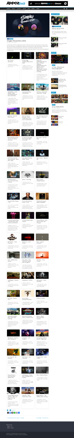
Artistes (24, 8)
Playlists (19, 8)
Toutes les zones (9, 424)
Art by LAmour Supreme (61, 117)
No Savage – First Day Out (42, 418)
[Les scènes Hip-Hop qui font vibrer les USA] (54, 84)
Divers (38, 8)
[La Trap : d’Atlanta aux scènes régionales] (59, 55)
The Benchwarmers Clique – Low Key (15, 418)
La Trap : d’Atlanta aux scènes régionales (58, 67)
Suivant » (14, 410)
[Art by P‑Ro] (54, 121)
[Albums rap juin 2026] (59, 16)
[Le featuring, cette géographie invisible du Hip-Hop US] (54, 78)
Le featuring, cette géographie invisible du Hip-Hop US (62, 80)
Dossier (53, 65)
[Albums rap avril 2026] (54, 43)
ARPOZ (16, 42)
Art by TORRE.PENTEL (58, 107)
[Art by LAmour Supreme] (54, 115)
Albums (8, 8)
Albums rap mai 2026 (62, 37)
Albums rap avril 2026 (63, 43)
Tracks (13, 8)
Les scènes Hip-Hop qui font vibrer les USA (63, 86)
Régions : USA (9, 426)
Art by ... (53, 104)
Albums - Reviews (58, 26)
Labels (28, 8)
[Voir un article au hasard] (66, 9)
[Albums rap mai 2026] (54, 37)
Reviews (11, 38)
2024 (8, 38)
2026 (53, 26)
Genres (32, 8)
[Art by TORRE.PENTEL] (59, 94)
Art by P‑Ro (61, 121)
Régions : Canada (10, 427)
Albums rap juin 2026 (58, 28)
